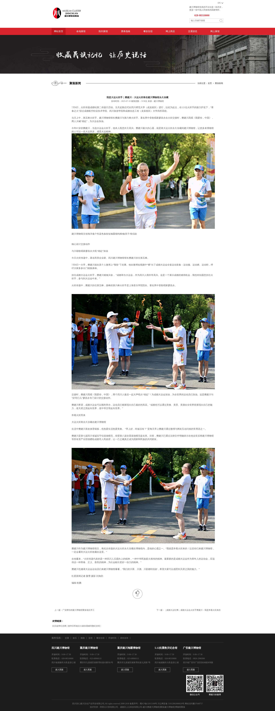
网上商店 (170, 31)
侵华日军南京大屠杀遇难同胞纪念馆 (84, 626)
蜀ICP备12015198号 (148, 704)
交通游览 (192, 31)
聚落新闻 (219, 83)
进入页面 (59, 670)
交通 (67, 638)
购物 (83, 638)
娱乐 (75, 638)
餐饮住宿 (148, 31)
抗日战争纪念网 (59, 626)
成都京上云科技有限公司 (131, 707)
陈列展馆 (103, 31)
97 (137, 596)
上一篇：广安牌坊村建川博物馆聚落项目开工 (74, 610)
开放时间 (112, 638)
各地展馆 (81, 31)
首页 (210, 83)
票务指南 (125, 31)
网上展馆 (215, 31)
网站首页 (58, 31)
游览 (91, 638)
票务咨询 (124, 638)
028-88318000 (201, 15)
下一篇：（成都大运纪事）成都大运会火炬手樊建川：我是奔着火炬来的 (188, 610)
